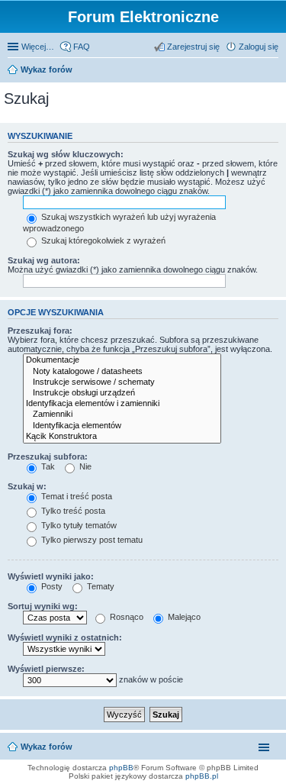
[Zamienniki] (122, 414)
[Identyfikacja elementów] (122, 426)
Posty (51, 586)
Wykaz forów (46, 69)
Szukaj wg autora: (44, 260)
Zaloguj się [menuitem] (258, 46)
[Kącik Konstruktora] (122, 436)
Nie (84, 466)
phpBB (121, 767)
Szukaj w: (27, 486)
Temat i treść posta (75, 496)
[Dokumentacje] (122, 360)
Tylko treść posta (72, 510)
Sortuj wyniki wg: (43, 606)
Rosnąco (125, 616)
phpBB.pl (201, 776)
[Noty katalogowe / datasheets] (122, 371)
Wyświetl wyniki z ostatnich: (65, 637)
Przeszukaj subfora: (48, 456)
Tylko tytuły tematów (78, 525)
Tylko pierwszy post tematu (91, 539)
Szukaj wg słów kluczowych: (66, 154)
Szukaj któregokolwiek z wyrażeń (102, 240)
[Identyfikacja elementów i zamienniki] (122, 403)
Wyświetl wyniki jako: (51, 576)
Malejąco (183, 616)
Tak (47, 466)
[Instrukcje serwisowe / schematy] (122, 382)
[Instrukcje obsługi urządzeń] (122, 393)
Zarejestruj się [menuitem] (193, 46)
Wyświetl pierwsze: (46, 668)
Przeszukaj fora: (40, 330)
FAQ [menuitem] (81, 46)
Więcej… (37, 46)
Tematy (99, 586)
